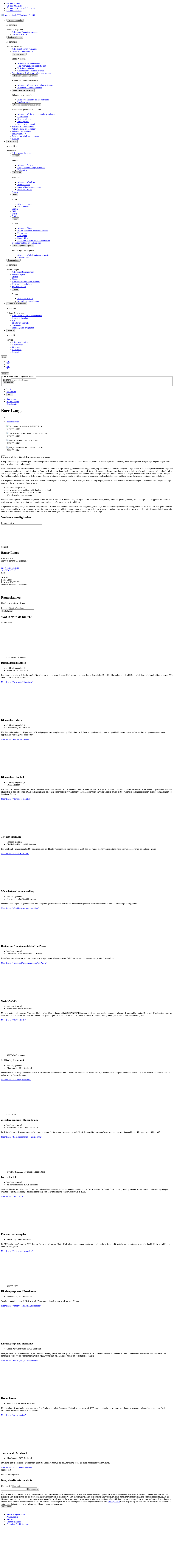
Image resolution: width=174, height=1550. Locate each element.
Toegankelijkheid (14, 1522)
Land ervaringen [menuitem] (24, 102)
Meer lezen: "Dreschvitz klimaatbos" (17, 682)
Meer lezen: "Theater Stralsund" (15, 853)
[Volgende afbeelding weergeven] (4, 455)
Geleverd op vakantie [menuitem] (26, 124)
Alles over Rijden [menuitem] (24, 228)
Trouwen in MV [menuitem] (19, 134)
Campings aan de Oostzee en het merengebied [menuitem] (32, 73)
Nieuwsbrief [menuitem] (17, 345)
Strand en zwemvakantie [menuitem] (22, 51)
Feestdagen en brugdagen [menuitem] (23, 328)
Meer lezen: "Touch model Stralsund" (17, 1467)
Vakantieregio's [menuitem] (18, 274)
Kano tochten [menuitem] (23, 206)
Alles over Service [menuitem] (20, 342)
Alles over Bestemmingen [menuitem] (23, 272)
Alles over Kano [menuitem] (24, 204)
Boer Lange (12, 404)
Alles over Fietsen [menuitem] (25, 165)
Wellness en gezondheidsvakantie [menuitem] (26, 105)
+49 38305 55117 (8, 570)
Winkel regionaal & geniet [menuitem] (23, 246)
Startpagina (11, 399)
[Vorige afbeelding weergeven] (2, 455)
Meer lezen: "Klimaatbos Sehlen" (15, 739)
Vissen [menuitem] (15, 192)
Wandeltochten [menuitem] (23, 184)
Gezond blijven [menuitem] (24, 119)
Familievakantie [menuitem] (19, 54)
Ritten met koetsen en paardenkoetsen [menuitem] (33, 240)
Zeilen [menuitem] (14, 214)
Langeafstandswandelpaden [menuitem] (29, 187)
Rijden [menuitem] (15, 219)
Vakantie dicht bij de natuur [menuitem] (23, 129)
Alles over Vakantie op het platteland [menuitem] (33, 100)
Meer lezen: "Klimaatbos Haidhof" (16, 799)
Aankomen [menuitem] (16, 349)
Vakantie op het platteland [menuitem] (23, 90)
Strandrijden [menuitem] (22, 238)
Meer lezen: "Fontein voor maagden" (17, 1251)
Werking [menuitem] (15, 138)
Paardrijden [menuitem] (22, 233)
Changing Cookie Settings (18, 1524)
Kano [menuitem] (15, 195)
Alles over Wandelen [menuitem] (26, 182)
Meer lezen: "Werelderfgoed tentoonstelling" (20, 908)
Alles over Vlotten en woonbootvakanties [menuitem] (35, 85)
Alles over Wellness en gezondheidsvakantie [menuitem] (36, 114)
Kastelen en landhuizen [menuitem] (22, 284)
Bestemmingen (13, 401)
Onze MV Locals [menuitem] (19, 34)
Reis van (5, 608)
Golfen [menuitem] (15, 216)
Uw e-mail (6, 1486)
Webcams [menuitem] (16, 347)
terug (4, 357)
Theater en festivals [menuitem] (20, 323)
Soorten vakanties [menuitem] (15, 37)
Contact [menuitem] (15, 352)
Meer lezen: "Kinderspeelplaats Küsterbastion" (21, 1306)
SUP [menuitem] (14, 211)
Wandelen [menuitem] (17, 173)
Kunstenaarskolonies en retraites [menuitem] (26, 281)
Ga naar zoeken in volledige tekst (21, 8)
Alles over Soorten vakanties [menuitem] (24, 49)
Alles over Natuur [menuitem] (25, 298)
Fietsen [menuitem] (16, 156)
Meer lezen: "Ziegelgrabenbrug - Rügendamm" (21, 1137)
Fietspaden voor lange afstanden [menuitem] (31, 167)
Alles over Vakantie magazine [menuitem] (25, 32)
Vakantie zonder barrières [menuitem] (23, 126)
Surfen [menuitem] (15, 209)
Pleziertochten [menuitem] (23, 257)
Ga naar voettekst (14, 10)
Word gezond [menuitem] (23, 121)
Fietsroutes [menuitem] (22, 170)
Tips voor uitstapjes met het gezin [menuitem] (31, 66)
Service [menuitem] (11, 330)
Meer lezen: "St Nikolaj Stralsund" (16, 1079)
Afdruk (10, 1519)
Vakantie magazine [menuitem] (15, 20)
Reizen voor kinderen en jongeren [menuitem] (26, 136)
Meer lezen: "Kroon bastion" (13, 1415)
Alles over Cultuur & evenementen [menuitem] (27, 315)
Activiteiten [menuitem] (12, 141)
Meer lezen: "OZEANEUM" (13, 1020)
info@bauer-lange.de (10, 568)
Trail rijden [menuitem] (22, 235)
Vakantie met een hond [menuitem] (22, 131)
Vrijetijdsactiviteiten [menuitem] (25, 68)
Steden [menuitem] (15, 277)
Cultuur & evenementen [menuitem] (17, 304)
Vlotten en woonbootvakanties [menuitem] (25, 76)
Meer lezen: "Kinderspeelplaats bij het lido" (19, 1360)
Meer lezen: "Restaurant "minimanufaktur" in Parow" (24, 963)
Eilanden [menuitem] (16, 279)
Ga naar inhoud (13, 3)
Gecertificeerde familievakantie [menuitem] (30, 71)
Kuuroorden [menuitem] (22, 117)
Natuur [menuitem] (15, 289)
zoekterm (7, 380)
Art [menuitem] (13, 320)
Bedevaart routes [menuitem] (24, 189)
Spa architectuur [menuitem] (19, 286)
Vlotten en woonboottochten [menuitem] (29, 87)
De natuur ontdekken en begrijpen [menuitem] (26, 243)
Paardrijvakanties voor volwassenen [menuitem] (32, 231)
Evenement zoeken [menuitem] (20, 318)
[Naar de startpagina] (18, 15)
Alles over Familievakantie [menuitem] (28, 63)
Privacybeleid (114, 1502)
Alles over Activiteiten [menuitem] (21, 153)
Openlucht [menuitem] (16, 325)
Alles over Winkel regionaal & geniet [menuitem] (33, 255)
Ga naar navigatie (14, 6)
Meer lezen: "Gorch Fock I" (13, 1196)
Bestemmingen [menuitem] (13, 260)
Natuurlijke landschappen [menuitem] (28, 301)
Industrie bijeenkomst (16, 1514)
